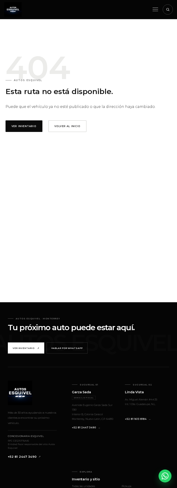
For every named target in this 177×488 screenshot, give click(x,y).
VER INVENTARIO (24, 126)
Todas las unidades (83, 486)
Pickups (126, 486)
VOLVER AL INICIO (67, 126)
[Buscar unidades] (168, 9)
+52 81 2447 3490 (22, 456)
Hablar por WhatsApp (67, 348)
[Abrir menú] (155, 9)
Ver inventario (26, 348)
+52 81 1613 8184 (136, 419)
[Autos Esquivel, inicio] (13, 9)
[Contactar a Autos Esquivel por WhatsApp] (165, 476)
